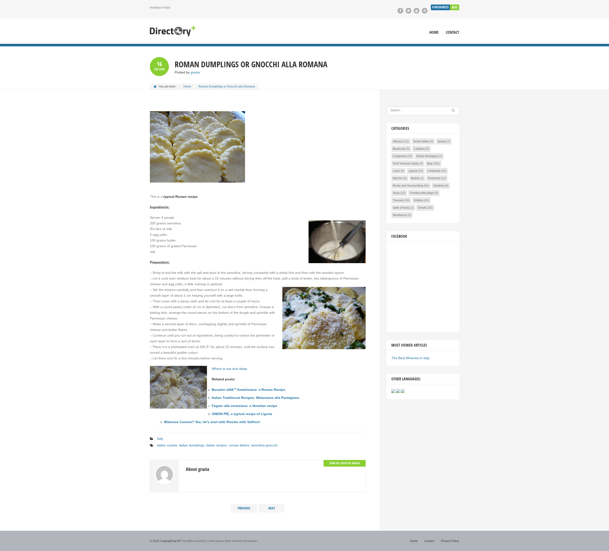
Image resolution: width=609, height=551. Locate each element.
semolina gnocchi (264, 445)
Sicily (396, 193)
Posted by (187, 72)
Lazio (396, 171)
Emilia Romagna (427, 156)
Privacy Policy (450, 541)
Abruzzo (398, 141)
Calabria (419, 148)
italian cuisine (167, 445)
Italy (160, 438)
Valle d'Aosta (401, 207)
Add (454, 7)
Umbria (418, 200)
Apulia (441, 141)
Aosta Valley (421, 141)
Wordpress (400, 215)
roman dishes (239, 445)
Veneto (422, 207)
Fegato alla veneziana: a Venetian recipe (244, 406)
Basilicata (399, 148)
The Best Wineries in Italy (410, 358)
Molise (415, 178)
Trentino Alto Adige (422, 193)
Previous (244, 508)
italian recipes (216, 445)
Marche (398, 178)
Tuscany (398, 200)
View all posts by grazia (344, 463)
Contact (452, 32)
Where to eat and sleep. (230, 369)
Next (271, 508)
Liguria (412, 171)
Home (434, 32)
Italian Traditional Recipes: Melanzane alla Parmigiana (255, 398)
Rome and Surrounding (408, 185)
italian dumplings (191, 445)
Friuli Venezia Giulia (406, 163)
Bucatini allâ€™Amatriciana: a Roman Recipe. (249, 390)
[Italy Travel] (173, 31)
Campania (399, 156)
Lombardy (433, 171)
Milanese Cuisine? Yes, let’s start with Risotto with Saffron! (212, 422)
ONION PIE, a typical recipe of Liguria (242, 414)
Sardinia (438, 185)
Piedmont (434, 178)
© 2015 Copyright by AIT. (166, 541)
